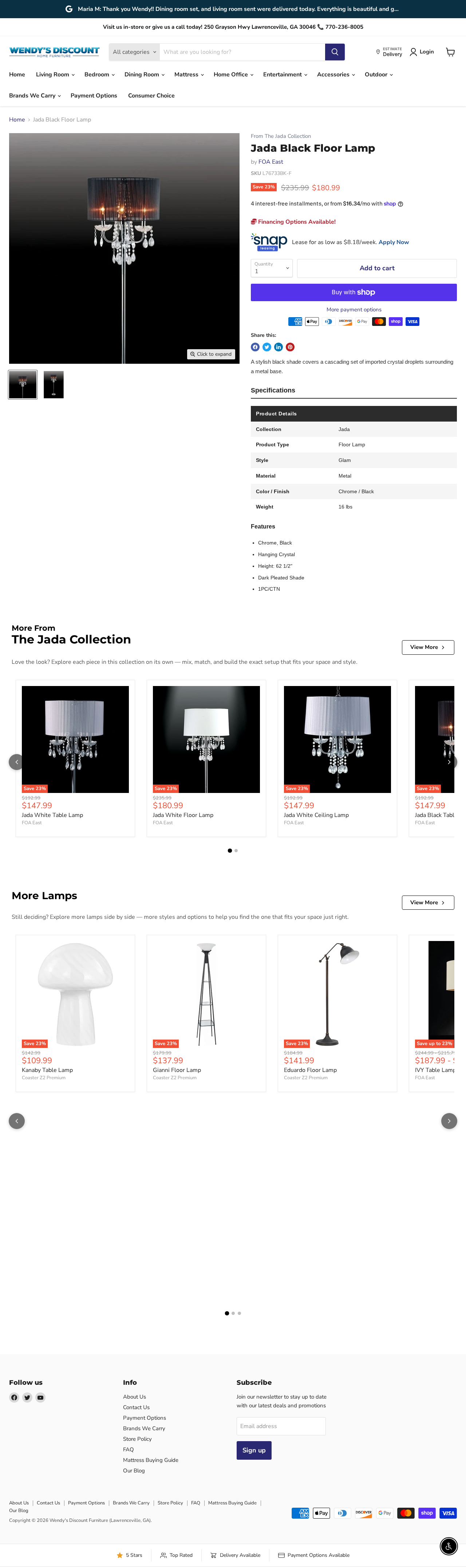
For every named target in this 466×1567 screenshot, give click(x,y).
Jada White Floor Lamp (183, 815)
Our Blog (134, 1470)
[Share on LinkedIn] (278, 347)
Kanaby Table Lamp (47, 1070)
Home (17, 75)
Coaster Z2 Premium (44, 1077)
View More (424, 647)
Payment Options (94, 96)
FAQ (128, 1449)
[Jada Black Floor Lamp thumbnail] (22, 384)
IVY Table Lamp (435, 1070)
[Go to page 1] (230, 850)
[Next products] (449, 762)
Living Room (53, 75)
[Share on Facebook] (255, 347)
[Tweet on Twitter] (266, 347)
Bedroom (97, 75)
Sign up (254, 1450)
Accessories (334, 75)
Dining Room (143, 75)
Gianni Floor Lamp (177, 1070)
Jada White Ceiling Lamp (316, 815)
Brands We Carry (33, 96)
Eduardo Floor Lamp (310, 1070)
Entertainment (283, 75)
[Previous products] (17, 762)
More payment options (354, 310)
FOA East (270, 162)
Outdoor (377, 75)
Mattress (187, 75)
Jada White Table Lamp (52, 815)
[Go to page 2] (236, 850)
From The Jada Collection (281, 136)
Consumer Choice (151, 96)
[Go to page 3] (239, 1313)
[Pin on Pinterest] (290, 347)
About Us (134, 1396)
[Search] (335, 52)
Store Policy (137, 1439)
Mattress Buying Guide (150, 1460)
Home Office (231, 75)
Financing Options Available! (296, 222)
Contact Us (136, 1407)
